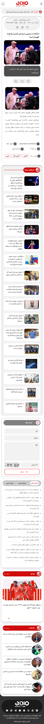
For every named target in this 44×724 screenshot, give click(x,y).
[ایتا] (32, 710)
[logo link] (22, 3)
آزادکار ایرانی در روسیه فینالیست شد (15, 347)
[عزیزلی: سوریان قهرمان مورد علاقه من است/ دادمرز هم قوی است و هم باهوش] (31, 244)
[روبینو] (19, 710)
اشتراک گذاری (16, 149)
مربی (7, 156)
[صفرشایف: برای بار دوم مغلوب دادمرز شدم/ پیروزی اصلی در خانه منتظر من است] (31, 214)
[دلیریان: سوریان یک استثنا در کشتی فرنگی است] (31, 304)
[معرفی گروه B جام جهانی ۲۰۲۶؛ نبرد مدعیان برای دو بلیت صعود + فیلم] (22, 590)
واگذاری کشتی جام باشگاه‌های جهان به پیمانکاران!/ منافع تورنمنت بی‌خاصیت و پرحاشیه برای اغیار (15, 183)
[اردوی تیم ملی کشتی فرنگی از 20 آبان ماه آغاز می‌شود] (31, 319)
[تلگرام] (15, 710)
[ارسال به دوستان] (27, 27)
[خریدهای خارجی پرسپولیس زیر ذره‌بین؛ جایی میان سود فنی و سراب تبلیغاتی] (36, 650)
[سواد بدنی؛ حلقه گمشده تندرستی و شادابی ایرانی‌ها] (36, 675)
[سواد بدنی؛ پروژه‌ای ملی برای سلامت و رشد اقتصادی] (36, 638)
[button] (9, 618)
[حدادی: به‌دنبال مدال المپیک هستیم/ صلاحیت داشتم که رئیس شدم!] (31, 290)
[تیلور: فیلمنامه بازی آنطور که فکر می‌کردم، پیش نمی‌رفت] (31, 230)
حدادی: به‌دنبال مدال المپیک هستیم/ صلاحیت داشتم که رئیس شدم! (14, 289)
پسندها (34, 149)
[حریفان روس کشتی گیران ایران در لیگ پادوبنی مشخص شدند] (31, 199)
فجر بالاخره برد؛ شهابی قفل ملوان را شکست (25, 545)
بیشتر (7, 574)
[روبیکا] (24, 710)
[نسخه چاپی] (17, 27)
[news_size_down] (28, 81)
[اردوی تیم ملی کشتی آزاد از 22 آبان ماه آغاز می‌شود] (31, 275)
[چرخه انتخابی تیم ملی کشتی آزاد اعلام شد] (31, 364)
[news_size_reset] (22, 81)
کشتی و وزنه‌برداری (24, 20)
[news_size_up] (15, 81)
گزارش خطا (10, 144)
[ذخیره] (22, 27)
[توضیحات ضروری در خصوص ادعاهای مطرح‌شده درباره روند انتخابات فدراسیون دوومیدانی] (36, 663)
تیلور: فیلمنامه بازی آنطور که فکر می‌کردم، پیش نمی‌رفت (14, 229)
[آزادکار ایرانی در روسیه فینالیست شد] (31, 349)
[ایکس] (28, 710)
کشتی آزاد (16, 156)
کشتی (15, 20)
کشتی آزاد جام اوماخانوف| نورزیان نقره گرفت (14, 390)
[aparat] (11, 710)
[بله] (36, 710)
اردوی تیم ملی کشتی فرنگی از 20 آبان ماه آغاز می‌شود (14, 318)
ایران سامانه (17, 721)
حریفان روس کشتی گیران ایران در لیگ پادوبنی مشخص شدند (14, 199)
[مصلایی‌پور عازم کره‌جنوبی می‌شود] (31, 407)
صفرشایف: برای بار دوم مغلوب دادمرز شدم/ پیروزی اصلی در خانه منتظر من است (15, 214)
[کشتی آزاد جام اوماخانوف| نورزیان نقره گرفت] (31, 392)
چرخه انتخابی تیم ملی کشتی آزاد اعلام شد (15, 361)
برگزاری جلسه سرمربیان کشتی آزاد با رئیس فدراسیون (14, 377)
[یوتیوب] (7, 710)
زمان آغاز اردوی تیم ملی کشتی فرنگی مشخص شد (18, 12)
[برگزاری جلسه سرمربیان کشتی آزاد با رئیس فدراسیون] (31, 378)
